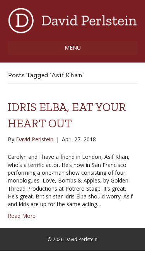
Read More (22, 215)
